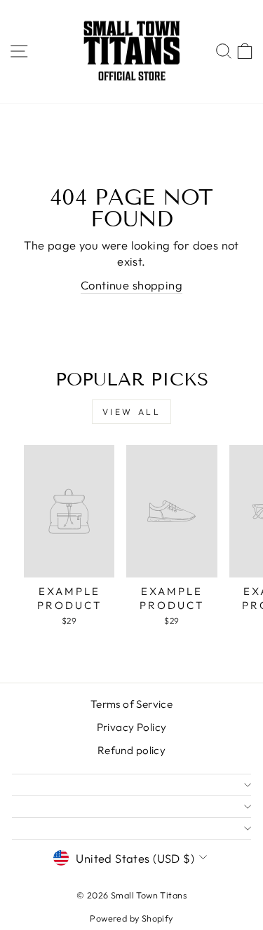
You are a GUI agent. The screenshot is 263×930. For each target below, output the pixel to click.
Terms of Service (131, 704)
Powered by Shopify (131, 918)
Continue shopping (131, 285)
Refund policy (131, 750)
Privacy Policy (132, 727)
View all (131, 411)
